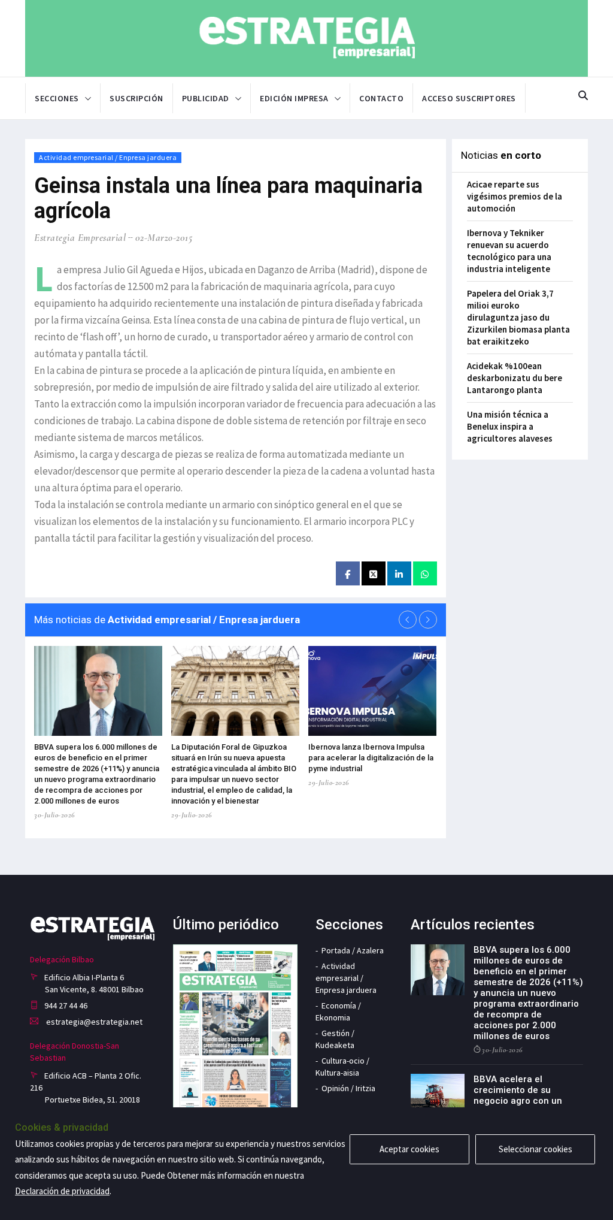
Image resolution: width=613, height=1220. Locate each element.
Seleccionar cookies (535, 1149)
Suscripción (136, 98)
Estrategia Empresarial (80, 237)
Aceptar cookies (409, 1149)
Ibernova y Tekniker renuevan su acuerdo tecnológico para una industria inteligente (509, 250)
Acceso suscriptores (469, 98)
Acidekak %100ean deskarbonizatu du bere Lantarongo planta (514, 377)
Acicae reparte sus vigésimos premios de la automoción (514, 196)
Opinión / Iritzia (348, 1088)
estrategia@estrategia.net (93, 1021)
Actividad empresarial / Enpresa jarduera (108, 157)
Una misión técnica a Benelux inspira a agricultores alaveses (510, 426)
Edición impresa (294, 98)
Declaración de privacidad (62, 1191)
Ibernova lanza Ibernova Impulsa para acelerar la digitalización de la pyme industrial (370, 757)
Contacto (381, 98)
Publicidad (205, 98)
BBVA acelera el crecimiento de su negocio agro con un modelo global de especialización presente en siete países (528, 1106)
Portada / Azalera (352, 950)
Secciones (57, 98)
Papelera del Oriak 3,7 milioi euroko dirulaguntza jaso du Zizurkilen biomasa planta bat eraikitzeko (518, 317)
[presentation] (408, 620)
